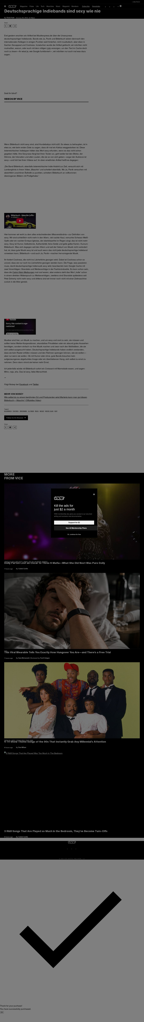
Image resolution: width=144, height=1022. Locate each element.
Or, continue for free (74, 534)
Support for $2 (74, 522)
